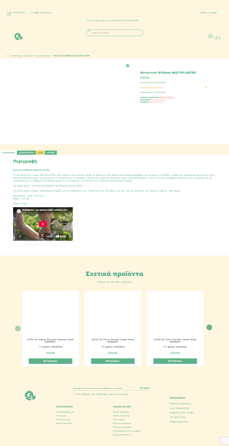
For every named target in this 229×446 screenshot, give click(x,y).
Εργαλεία (29, 56)
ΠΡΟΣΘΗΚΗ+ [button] (50, 361)
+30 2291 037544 (17, 12)
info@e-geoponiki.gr (42, 12)
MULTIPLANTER (156, 102)
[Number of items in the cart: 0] (221, 38)
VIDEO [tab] (40, 153)
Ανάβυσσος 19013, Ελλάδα (181, 413)
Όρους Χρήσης (121, 394)
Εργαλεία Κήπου (43, 56)
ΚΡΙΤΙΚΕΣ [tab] (51, 153)
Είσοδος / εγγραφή (208, 12)
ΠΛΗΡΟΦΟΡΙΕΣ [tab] (8, 153)
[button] (209, 327)
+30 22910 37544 (178, 417)
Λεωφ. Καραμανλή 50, (180, 408)
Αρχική (8, 55)
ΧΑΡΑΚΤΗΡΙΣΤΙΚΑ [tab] (26, 153)
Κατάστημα (17, 56)
